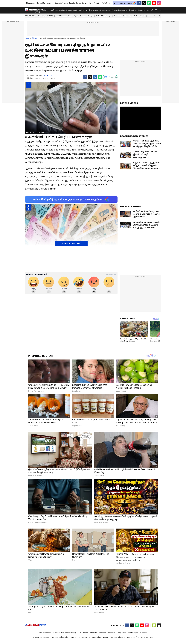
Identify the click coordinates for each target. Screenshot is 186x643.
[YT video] (154, 3)
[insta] (159, 3)
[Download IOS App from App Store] (159, 625)
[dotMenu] (148, 10)
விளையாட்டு (107, 10)
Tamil (78, 3)
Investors (143, 633)
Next (159, 15)
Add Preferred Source (123, 3)
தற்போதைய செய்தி (58, 10)
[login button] (152, 10)
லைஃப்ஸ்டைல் (120, 10)
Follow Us (113, 77)
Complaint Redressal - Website (102, 633)
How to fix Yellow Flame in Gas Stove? (129, 16)
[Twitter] (144, 3)
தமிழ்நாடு (72, 10)
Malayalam (30, 3)
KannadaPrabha (61, 3)
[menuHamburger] (156, 10)
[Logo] (36, 10)
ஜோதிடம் (133, 10)
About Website (45, 633)
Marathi (97, 3)
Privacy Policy (70, 633)
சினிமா (81, 10)
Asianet (35, 625)
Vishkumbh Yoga (86, 16)
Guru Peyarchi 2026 (45, 16)
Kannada (49, 3)
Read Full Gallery (71, 243)
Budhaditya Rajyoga (103, 16)
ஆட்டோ (89, 10)
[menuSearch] (161, 10)
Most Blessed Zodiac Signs (67, 16)
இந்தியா (141, 10)
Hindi (91, 3)
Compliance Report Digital (127, 633)
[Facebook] (139, 3)
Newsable (40, 3)
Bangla (84, 3)
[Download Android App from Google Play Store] (154, 625)
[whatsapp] (149, 3)
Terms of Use (58, 633)
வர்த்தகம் (97, 10)
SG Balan (48, 75)
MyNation (105, 3)
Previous (155, 15)
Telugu (72, 3)
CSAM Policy (83, 633)
